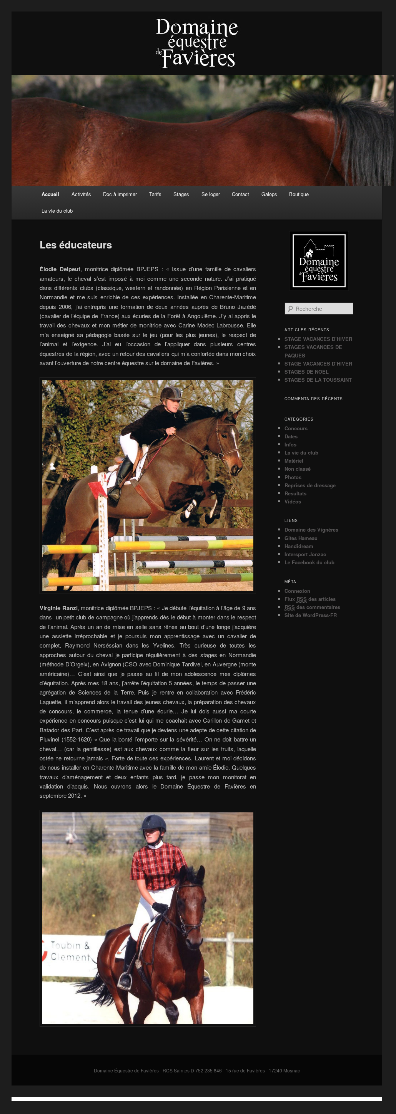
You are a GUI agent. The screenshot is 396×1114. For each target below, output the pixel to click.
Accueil (50, 194)
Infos (290, 444)
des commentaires (312, 607)
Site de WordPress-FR (311, 615)
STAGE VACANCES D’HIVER (318, 338)
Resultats (295, 493)
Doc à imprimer (120, 194)
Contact (240, 194)
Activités (81, 194)
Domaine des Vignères (311, 529)
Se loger (210, 194)
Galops (269, 194)
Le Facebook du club (309, 562)
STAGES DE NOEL (307, 371)
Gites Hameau (301, 538)
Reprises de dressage (310, 485)
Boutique (299, 194)
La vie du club (57, 210)
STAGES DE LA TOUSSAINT (318, 379)
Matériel (294, 460)
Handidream (299, 546)
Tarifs (155, 194)
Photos (293, 477)
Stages (181, 194)
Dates (291, 436)
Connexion (297, 590)
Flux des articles (310, 598)
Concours (296, 428)
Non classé (298, 468)
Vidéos (293, 501)
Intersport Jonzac (305, 554)
